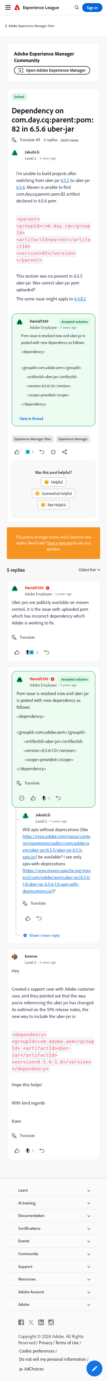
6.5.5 (65, 180)
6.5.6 (20, 187)
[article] (53, 621)
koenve (31, 956)
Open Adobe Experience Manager (56, 70)
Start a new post (60, 543)
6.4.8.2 (80, 299)
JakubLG (32, 151)
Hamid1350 (39, 321)
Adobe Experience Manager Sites (31, 26)
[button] (30, 140)
